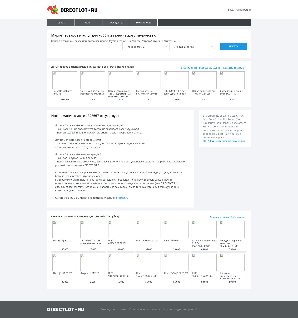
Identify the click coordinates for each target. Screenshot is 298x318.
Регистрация (243, 9)
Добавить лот (238, 217)
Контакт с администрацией (180, 309)
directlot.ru (121, 197)
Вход (231, 9)
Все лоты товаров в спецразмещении (201, 67)
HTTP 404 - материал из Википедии (224, 141)
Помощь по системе (113, 309)
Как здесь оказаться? (234, 67)
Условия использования (144, 309)
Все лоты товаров (219, 217)
